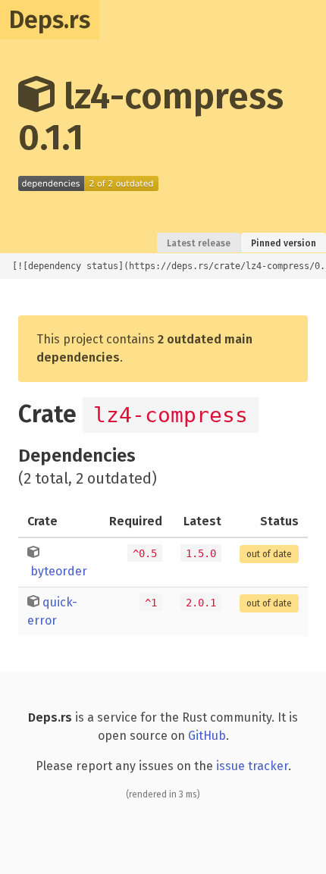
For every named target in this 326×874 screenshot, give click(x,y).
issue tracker (252, 766)
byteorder (58, 571)
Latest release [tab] (198, 243)
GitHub (207, 735)
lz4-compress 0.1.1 (151, 116)
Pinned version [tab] (283, 243)
